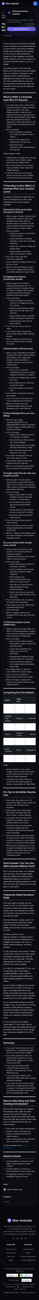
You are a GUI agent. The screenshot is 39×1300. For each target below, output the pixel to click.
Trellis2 (16, 1289)
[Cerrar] (35, 10)
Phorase (16, 1284)
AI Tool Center (14, 1280)
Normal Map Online (28, 1286)
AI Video (6, 1202)
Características (11, 1249)
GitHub (28, 1253)
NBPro (19, 1286)
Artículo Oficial (28, 1249)
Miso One (22, 1289)
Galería (11, 1260)
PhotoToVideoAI (10, 1286)
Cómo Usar (11, 1256)
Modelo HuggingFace (28, 1256)
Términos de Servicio (28, 1292)
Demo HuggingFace (28, 1260)
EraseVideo (32, 1284)
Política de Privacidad (11, 1292)
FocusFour (24, 1284)
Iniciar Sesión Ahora (21, 29)
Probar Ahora (11, 1253)
